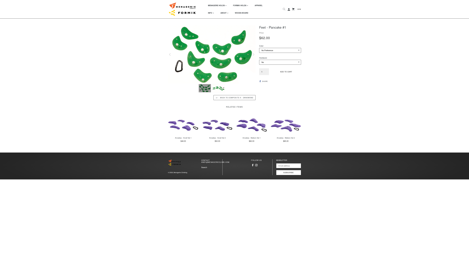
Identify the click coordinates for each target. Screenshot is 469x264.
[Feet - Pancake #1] (205, 88)
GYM (299, 9)
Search (204, 167)
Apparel (259, 5)
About (225, 12)
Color (261, 45)
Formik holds (242, 5)
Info (212, 12)
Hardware (263, 57)
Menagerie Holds (218, 5)
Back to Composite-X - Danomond (236, 97)
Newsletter (281, 160)
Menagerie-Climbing (180, 172)
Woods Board (241, 13)
